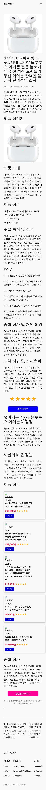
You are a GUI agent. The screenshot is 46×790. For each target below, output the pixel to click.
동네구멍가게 (9, 4)
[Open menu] (40, 4)
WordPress (20, 785)
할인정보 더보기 (23, 693)
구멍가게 (29, 86)
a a (22, 86)
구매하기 (9, 516)
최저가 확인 (23, 409)
